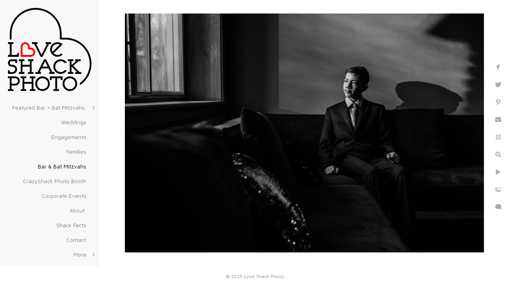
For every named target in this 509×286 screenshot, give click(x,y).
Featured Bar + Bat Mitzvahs (49, 107)
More (80, 254)
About (78, 210)
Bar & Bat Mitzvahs (62, 166)
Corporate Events (64, 195)
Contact (76, 239)
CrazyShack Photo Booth (54, 181)
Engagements (68, 136)
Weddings (73, 122)
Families (76, 151)
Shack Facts (71, 225)
